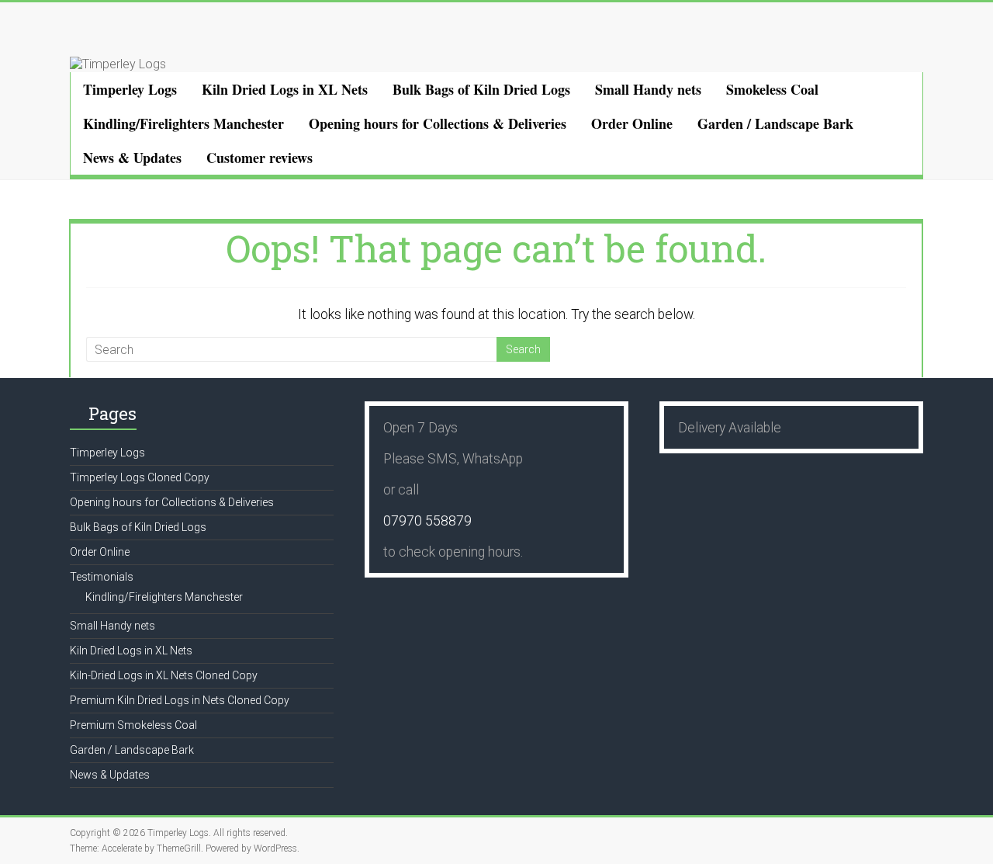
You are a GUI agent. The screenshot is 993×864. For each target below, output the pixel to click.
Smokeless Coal (772, 89)
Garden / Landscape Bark (775, 123)
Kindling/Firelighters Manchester (183, 123)
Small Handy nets (648, 89)
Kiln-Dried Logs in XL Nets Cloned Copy (164, 675)
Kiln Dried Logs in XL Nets (285, 89)
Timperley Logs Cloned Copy (139, 477)
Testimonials (101, 577)
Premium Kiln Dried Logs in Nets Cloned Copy (179, 700)
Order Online (632, 123)
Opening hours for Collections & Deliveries (437, 123)
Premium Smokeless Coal (133, 725)
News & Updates (132, 157)
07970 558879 (427, 521)
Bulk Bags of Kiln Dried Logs (481, 89)
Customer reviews (259, 157)
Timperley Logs (130, 89)
